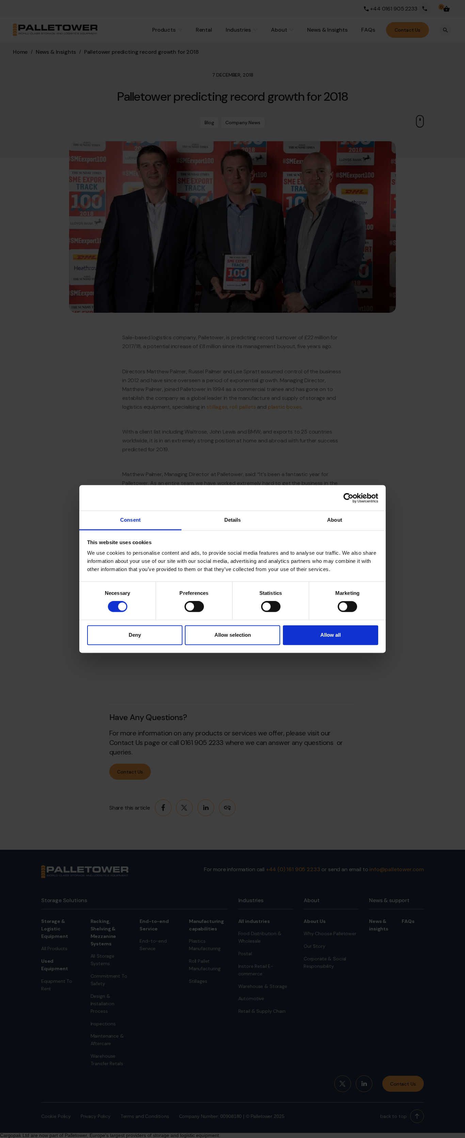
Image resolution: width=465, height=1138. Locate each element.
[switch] (194, 606)
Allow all (330, 635)
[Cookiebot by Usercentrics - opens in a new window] (348, 498)
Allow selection (232, 635)
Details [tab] (232, 520)
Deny (135, 635)
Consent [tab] (130, 520)
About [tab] (334, 520)
